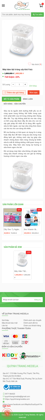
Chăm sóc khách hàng (32, 326)
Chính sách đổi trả (31, 323)
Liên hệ (4, 326)
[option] (12, 222)
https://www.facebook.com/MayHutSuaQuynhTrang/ (22, 405)
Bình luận (28, 99)
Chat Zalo (6, 405)
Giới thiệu (5, 320)
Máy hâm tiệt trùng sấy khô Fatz (20, 271)
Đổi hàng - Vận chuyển (15, 104)
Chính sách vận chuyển (32, 320)
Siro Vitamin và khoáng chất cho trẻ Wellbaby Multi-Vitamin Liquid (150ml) (32, 229)
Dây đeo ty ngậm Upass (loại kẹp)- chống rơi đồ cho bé (11, 229)
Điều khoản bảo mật (10, 323)
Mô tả (11, 99)
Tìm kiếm (38, 14)
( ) (36, 64)
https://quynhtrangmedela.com (17, 399)
